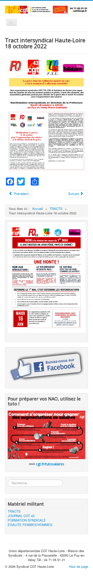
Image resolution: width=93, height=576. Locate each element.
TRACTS (14, 511)
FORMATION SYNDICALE (27, 520)
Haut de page (78, 566)
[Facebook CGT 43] (46, 366)
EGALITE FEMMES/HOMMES (30, 525)
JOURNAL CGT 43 (21, 516)
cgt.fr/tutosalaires (50, 464)
